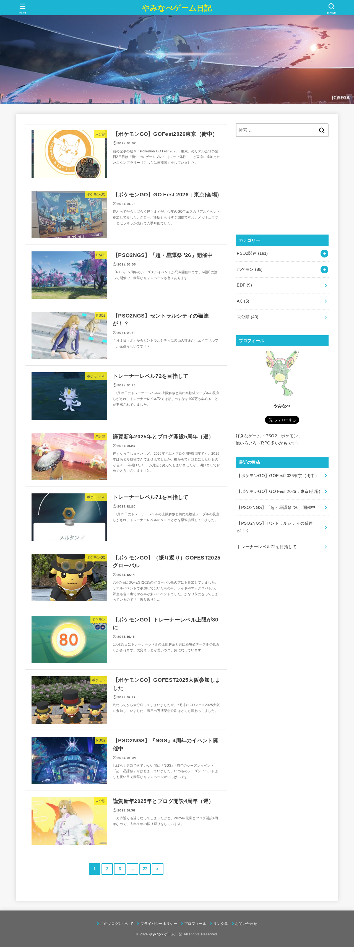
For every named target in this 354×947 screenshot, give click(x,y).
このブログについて (116, 924)
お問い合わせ (246, 924)
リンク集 (220, 924)
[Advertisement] (282, 186)
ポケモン (249, 269)
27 (145, 869)
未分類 (247, 317)
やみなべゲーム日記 (177, 8)
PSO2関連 (252, 253)
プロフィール (195, 924)
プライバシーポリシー (158, 924)
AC (243, 301)
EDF (244, 285)
